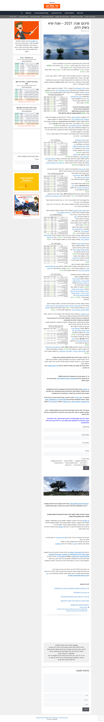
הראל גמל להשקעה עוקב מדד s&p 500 (31, 98)
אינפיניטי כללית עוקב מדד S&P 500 (32, 118)
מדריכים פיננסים (57, 13)
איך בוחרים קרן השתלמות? (81, 592)
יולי (20, 89)
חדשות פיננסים (69, 13)
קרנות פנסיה (65, 554)
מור (82, 136)
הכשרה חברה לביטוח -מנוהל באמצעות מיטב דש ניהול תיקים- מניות (79, 291)
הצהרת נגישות (40, 717)
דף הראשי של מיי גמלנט (76, 552)
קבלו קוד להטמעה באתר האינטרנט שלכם (26, 75)
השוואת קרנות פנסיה (35, 16)
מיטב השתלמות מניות (33, 70)
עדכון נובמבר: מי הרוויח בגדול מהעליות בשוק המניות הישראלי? (72, 609)
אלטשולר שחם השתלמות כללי (80, 119)
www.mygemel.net (27, 61)
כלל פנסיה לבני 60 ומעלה (53, 347)
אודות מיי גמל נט (63, 717)
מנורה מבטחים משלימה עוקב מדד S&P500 (31, 120)
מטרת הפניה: (70, 462)
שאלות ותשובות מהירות (41, 13)
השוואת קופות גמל (23, 16)
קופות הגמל (82, 169)
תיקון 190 (28, 13)
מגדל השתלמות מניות (33, 72)
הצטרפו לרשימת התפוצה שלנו (79, 503)
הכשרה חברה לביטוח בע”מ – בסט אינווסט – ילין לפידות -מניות (80, 281)
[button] (21, 13)
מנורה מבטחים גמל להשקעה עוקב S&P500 (31, 93)
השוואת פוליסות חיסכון (47, 16)
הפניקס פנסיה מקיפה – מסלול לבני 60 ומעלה (72, 351)
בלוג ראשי (80, 13)
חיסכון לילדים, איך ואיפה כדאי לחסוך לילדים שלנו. (74, 601)
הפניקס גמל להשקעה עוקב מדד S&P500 (30, 94)
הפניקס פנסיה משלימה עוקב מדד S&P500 (31, 122)
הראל (76, 216)
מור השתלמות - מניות (33, 66)
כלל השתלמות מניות (33, 68)
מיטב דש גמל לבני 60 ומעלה (53, 196)
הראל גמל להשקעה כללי (64, 212)
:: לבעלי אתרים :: (13, 16)
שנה (22, 63)
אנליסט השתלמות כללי (62, 90)
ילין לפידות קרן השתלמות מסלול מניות (81, 146)
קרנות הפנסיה (85, 314)
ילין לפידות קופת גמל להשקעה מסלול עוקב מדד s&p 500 (31, 96)
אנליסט (87, 92)
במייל (74, 544)
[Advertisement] (66, 629)
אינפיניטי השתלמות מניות (32, 65)
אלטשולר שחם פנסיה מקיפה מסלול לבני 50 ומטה (80, 330)
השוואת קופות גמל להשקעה (62, 16)
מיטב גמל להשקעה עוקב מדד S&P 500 (31, 91)
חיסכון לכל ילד (61, 556)
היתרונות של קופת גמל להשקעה (79, 605)
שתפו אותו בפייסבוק (62, 537)
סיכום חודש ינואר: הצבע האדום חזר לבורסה (76, 610)
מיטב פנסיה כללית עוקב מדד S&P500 (31, 115)
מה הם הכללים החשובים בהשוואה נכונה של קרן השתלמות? (71, 588)
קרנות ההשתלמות (80, 88)
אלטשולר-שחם (76, 117)
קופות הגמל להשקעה (79, 210)
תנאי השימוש (48, 717)
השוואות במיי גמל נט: (90, 16)
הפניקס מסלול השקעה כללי (81, 250)
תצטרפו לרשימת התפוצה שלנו (66, 378)
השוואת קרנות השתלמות (77, 16)
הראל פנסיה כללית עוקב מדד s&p (31, 117)
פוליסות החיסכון (81, 243)
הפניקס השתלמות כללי (75, 125)
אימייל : (36, 159)
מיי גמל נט (86, 389)
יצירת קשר (55, 717)
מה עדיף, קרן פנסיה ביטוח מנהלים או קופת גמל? (75, 596)
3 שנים (17, 63)
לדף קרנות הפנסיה (53, 365)
